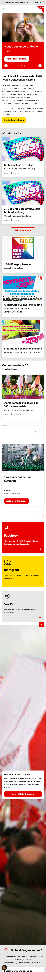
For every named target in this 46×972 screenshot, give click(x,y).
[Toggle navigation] (3, 9)
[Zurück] (35, 431)
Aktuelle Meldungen (17, 59)
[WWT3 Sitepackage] (40, 9)
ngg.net (38, 2)
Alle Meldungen (23, 230)
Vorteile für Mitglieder (16, 501)
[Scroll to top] (41, 624)
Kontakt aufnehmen (14, 120)
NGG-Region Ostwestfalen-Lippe (15, 2)
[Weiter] (42, 431)
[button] (4, 967)
